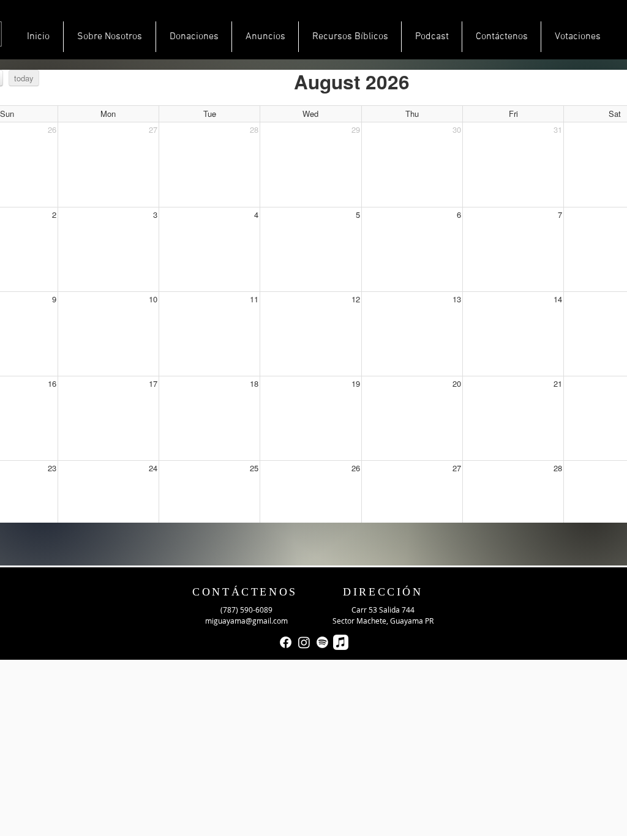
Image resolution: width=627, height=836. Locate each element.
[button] (265, 36)
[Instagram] (304, 642)
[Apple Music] (340, 642)
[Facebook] (285, 642)
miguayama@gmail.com (246, 620)
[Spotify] (322, 642)
